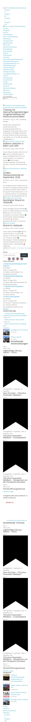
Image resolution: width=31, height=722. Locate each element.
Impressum (6, 86)
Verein (5, 182)
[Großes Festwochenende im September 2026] (6, 695)
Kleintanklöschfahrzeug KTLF (11, 61)
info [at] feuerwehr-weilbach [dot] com (17, 520)
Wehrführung (6, 39)
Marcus (8, 119)
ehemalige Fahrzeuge (9, 71)
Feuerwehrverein (7, 80)
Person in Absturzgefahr (12, 296)
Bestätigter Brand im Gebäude (13, 201)
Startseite (5, 28)
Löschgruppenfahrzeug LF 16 (11, 74)
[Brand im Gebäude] (6, 339)
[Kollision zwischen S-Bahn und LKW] (6, 687)
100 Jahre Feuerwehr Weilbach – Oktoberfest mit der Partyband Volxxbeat (15, 480)
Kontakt (5, 82)
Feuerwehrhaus (7, 55)
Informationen (23, 180)
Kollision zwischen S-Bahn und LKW (13, 144)
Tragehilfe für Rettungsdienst (13, 286)
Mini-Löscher (6, 45)
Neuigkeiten (6, 30)
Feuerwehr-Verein (8, 41)
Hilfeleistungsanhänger (9, 65)
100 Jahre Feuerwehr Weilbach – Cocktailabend (14, 436)
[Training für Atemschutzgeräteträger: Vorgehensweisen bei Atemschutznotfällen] (6, 677)
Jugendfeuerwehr (8, 43)
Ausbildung (23, 119)
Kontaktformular (7, 84)
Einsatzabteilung (7, 34)
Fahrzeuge (6, 57)
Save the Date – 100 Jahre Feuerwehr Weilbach (14, 394)
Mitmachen (6, 90)
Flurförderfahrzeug (8, 69)
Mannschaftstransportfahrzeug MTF (13, 59)
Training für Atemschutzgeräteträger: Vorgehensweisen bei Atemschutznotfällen (16, 113)
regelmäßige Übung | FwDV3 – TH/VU (12, 351)
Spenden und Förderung (9, 47)
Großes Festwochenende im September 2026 (13, 175)
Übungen (5, 121)
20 (21, 248)
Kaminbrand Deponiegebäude (13, 276)
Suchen (5, 252)
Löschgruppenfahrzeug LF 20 (11, 63)
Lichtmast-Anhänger (8, 67)
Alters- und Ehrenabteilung (10, 36)
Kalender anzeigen (8, 491)
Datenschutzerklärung (9, 88)
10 (19, 248)
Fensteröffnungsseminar (14, 488)
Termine (5, 76)
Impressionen (7, 92)
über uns (5, 32)
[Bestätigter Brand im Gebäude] (6, 332)
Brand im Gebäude (12, 225)
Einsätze (5, 53)
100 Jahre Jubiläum (8, 94)
